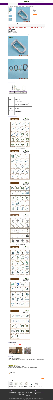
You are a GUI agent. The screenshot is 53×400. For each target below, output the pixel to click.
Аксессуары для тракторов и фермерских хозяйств (13, 390)
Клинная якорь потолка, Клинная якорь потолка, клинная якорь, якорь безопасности (30, 397)
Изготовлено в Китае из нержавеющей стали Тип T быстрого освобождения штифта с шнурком (12, 394)
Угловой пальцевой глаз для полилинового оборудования (36, 386)
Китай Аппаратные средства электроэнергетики (21, 398)
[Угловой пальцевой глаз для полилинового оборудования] (36, 383)
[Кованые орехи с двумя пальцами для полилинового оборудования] (21, 383)
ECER (28, 399)
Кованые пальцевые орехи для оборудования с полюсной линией (16, 386)
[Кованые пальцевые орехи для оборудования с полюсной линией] (16, 383)
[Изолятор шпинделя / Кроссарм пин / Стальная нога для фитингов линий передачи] (41, 383)
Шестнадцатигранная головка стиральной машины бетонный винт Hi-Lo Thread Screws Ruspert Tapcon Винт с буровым (30, 395)
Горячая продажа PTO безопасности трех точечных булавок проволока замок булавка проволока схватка (13, 392)
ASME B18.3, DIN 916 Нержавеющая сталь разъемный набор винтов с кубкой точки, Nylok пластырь (30, 392)
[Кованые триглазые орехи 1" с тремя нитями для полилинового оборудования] (26, 383)
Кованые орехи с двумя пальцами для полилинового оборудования (21, 386)
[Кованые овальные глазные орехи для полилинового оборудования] (11, 383)
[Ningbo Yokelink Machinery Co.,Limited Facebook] (36, 394)
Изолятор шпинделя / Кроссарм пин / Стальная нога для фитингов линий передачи (41, 387)
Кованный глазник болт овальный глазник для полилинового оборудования (31, 387)
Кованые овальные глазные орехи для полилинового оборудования (11, 386)
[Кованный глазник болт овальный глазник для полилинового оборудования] (31, 383)
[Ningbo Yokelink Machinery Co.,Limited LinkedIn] (35, 394)
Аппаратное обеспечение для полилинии (29, 390)
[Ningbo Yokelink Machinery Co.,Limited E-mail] (9, 373)
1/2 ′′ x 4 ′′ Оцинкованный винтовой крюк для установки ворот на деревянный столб (21, 396)
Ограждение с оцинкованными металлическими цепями (21, 394)
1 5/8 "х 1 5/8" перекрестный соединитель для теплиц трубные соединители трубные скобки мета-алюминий (21, 393)
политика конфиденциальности (12, 398)
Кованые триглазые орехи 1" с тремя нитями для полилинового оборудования (26, 387)
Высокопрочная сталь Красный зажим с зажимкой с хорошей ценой (12, 395)
